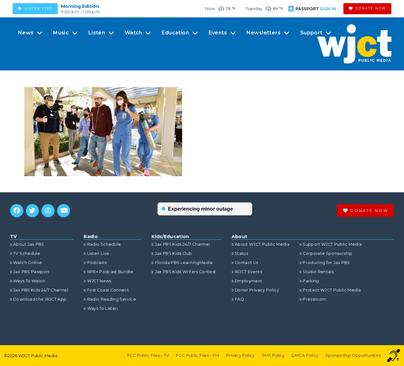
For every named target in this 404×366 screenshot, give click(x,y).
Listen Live (98, 253)
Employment (249, 281)
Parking (311, 281)
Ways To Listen (102, 308)
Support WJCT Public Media (332, 244)
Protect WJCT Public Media (332, 290)
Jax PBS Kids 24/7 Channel (40, 290)
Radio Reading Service (111, 299)
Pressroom (314, 299)
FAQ (239, 299)
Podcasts (97, 262)
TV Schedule (26, 253)
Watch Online (27, 262)
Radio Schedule (104, 244)
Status (241, 253)
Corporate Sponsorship (327, 253)
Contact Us (246, 262)
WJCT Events (248, 271)
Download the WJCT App (39, 299)
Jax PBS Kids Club (173, 253)
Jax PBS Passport (31, 271)
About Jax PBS (28, 244)
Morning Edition (80, 6)
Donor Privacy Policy (257, 290)
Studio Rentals (318, 271)
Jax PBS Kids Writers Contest (185, 271)
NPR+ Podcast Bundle (110, 271)
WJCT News (99, 281)
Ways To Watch (29, 281)
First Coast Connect (108, 290)
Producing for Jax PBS (326, 262)
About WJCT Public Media (262, 244)
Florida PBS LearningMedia (183, 262)
